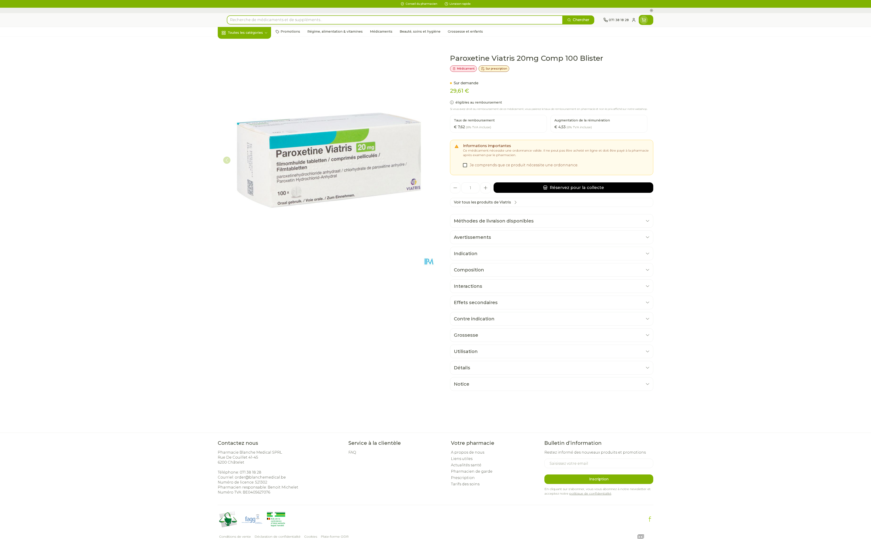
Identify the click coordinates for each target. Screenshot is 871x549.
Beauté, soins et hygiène (246, 57)
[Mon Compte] (633, 20)
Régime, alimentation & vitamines (246, 75)
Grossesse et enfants (246, 92)
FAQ (352, 452)
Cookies (310, 536)
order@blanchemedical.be (260, 477)
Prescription (463, 478)
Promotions (232, 43)
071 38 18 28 (250, 472)
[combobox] (395, 19)
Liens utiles (461, 459)
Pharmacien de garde (471, 471)
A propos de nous (467, 452)
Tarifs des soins (465, 484)
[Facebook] (649, 519)
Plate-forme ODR (335, 536)
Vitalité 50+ (246, 104)
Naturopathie (246, 116)
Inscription (599, 479)
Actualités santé (466, 465)
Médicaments (246, 157)
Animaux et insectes (246, 145)
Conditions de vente (235, 536)
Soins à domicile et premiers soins (246, 131)
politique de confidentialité (590, 493)
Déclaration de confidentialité (277, 536)
